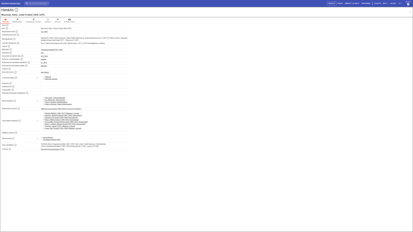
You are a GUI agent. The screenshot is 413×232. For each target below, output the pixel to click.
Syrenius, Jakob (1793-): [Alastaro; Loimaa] (60, 126)
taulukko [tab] (5, 22)
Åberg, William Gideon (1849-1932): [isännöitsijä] (62, 120)
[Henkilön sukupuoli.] (10, 52)
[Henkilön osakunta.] (10, 83)
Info (385, 3)
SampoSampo (48, 137)
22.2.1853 (44, 32)
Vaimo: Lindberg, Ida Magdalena (56, 102)
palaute (377, 3)
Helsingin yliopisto (51, 79)
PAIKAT (340, 3)
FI (399, 3)
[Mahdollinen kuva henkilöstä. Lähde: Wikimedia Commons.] (7, 25)
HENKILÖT (332, 3)
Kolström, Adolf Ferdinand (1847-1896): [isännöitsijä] (63, 115)
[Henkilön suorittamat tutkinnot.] (9, 69)
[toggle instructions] (16, 10)
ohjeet (393, 3)
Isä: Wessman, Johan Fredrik (55, 100)
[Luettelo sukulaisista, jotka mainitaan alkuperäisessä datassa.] (18, 43)
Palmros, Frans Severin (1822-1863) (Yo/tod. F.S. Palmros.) (61, 109)
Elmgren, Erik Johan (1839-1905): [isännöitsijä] (61, 117)
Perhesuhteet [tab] (17, 22)
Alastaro (44, 66)
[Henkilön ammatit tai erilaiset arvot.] (15, 72)
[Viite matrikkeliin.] (15, 145)
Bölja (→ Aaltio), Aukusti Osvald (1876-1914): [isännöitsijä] (65, 124)
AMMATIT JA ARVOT (352, 3)
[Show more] (37, 78)
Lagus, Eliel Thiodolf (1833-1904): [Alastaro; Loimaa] (63, 128)
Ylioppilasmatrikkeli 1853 (51, 139)
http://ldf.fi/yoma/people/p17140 (52, 149)
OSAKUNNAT (366, 3)
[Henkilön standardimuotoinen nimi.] (7, 28)
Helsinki (43, 59)
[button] (206, 12)
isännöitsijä (45, 72)
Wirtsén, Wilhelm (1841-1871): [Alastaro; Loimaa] (62, 113)
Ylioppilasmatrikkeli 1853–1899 (52, 50)
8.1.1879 (44, 62)
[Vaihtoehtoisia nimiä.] (18, 35)
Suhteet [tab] (58, 22)
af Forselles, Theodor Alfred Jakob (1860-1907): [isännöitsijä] (66, 122)
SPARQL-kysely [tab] (69, 22)
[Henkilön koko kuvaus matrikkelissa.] (14, 39)
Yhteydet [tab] (48, 22)
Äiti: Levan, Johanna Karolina (55, 98)
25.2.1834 (44, 56)
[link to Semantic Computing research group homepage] (408, 3)
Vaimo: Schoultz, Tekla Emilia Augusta (58, 104)
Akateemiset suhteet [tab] (33, 22)
